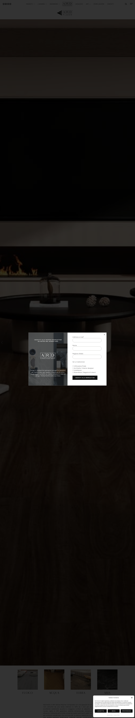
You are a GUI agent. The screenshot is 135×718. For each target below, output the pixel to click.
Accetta (101, 711)
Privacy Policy (117, 715)
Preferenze (126, 711)
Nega (114, 711)
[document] (67, 359)
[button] (132, 697)
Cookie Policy (110, 715)
